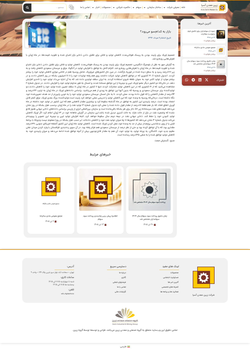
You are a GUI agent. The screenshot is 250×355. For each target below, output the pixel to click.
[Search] (27, 7)
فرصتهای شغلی (119, 282)
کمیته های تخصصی (170, 287)
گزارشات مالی (120, 291)
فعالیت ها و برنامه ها (169, 291)
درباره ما (122, 272)
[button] (206, 79)
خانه (183, 7)
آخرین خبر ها (173, 282)
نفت (74, 105)
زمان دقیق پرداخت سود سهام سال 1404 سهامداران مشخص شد (201, 62)
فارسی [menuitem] (123, 346)
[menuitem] (125, 347)
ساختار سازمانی (154, 7)
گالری (123, 277)
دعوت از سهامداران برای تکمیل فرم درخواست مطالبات (201, 33)
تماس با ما (85, 7)
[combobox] (49, 7)
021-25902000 (67, 294)
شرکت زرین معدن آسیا (204, 295)
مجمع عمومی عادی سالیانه (204, 47)
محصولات (106, 7)
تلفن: (71, 290)
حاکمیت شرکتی (123, 7)
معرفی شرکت (173, 7)
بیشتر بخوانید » (209, 40)
